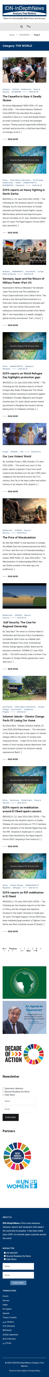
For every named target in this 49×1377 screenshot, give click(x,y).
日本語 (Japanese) (10, 1335)
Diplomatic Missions (14, 1088)
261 (22, 951)
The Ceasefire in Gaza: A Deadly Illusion (22, 98)
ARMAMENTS (17, 272)
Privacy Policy (34, 1371)
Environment (16, 709)
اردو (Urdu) (7, 1343)
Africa (5, 180)
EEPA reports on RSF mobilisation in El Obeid (23, 894)
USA (21, 452)
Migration (29, 366)
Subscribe (10, 1117)
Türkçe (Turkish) (9, 1317)
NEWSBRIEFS (8, 185)
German (6, 1300)
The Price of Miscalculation (19, 537)
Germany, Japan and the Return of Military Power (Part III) (23, 281)
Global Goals (8, 183)
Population (20, 185)
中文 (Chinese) (9, 1326)
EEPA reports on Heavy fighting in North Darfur (24, 192)
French (5, 1296)
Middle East (26, 89)
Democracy (14, 800)
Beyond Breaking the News (17, 1091)
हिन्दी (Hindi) (7, 1330)
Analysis (6, 89)
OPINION (14, 452)
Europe (41, 272)
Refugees (6, 369)
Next (29, 951)
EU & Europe (38, 180)
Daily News (10, 1095)
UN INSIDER (16, 92)
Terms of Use (14, 1371)
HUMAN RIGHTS (29, 183)
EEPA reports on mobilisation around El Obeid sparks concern (22, 809)
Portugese (7, 1309)
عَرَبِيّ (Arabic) (8, 1322)
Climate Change (16, 885)
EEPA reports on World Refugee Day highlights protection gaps (22, 375)
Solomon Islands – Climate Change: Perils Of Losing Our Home (24, 718)
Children (15, 89)
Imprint (25, 1371)
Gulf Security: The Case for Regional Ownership (19, 624)
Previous (13, 949)
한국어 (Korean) (9, 1339)
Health (18, 183)
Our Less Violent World (17, 456)
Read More (13, 139)
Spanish (6, 1313)
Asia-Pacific (31, 272)
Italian (5, 1305)
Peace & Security (9, 274)
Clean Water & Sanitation (20, 180)
